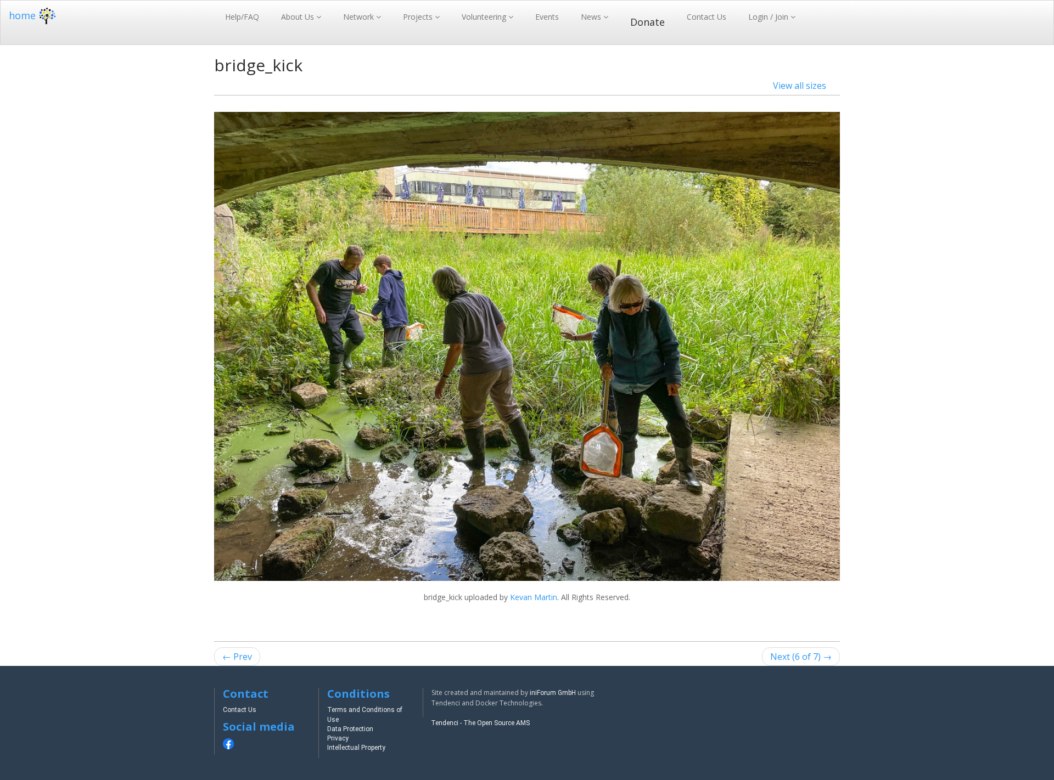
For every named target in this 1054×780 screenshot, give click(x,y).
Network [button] (359, 17)
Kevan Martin (533, 597)
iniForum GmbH (553, 692)
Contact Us (706, 17)
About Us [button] (298, 17)
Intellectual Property (356, 747)
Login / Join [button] (769, 17)
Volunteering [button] (485, 17)
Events (547, 17)
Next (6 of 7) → (801, 657)
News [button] (592, 17)
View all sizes (799, 86)
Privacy (338, 738)
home (22, 15)
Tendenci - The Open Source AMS (480, 723)
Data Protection (350, 729)
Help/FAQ (242, 17)
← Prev (237, 657)
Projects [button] (419, 17)
